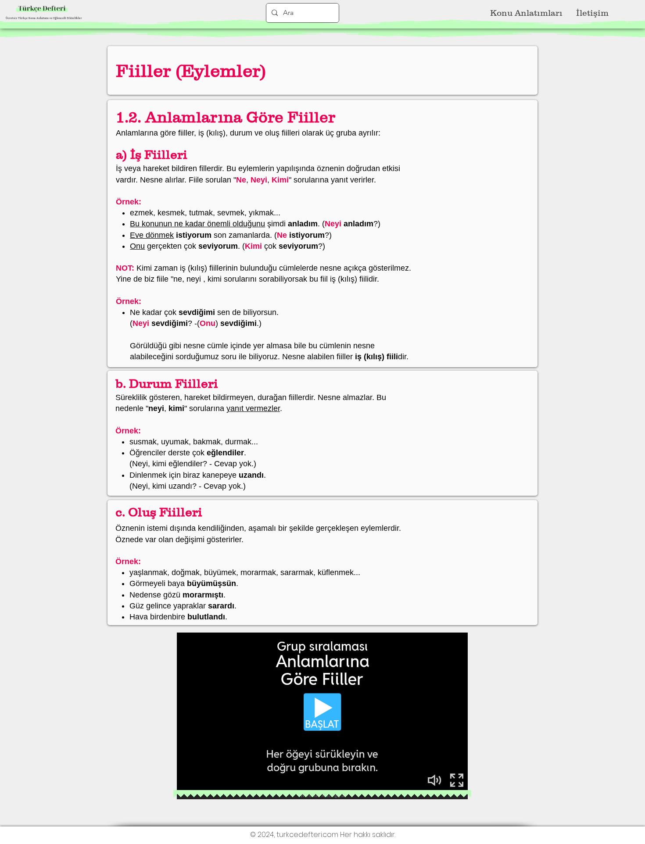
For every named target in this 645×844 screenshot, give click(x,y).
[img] (43, 20)
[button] (526, 13)
